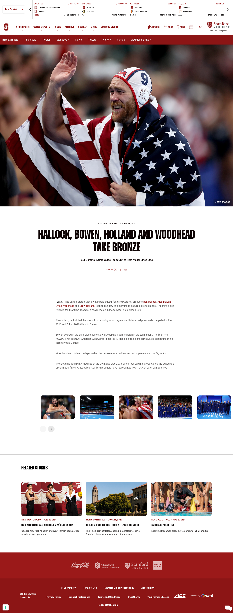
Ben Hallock (149, 301)
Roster (46, 39)
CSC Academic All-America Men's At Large (47, 525)
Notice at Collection (108, 605)
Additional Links (140, 39)
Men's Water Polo (107, 224)
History (107, 39)
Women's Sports (41, 27)
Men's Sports (23, 27)
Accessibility (147, 587)
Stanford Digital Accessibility (121, 587)
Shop (168, 28)
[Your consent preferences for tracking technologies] (6, 607)
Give (181, 28)
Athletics (69, 27)
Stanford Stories (109, 27)
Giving (94, 27)
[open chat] (228, 608)
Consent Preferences (79, 597)
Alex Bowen (164, 301)
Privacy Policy (71, 587)
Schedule (31, 39)
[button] (30, 9)
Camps (121, 39)
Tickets (57, 27)
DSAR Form (134, 597)
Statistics (61, 39)
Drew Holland (87, 305)
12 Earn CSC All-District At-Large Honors (112, 525)
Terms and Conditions (109, 597)
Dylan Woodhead (65, 305)
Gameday (82, 27)
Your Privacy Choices (158, 597)
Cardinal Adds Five (162, 525)
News (78, 39)
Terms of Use (90, 588)
